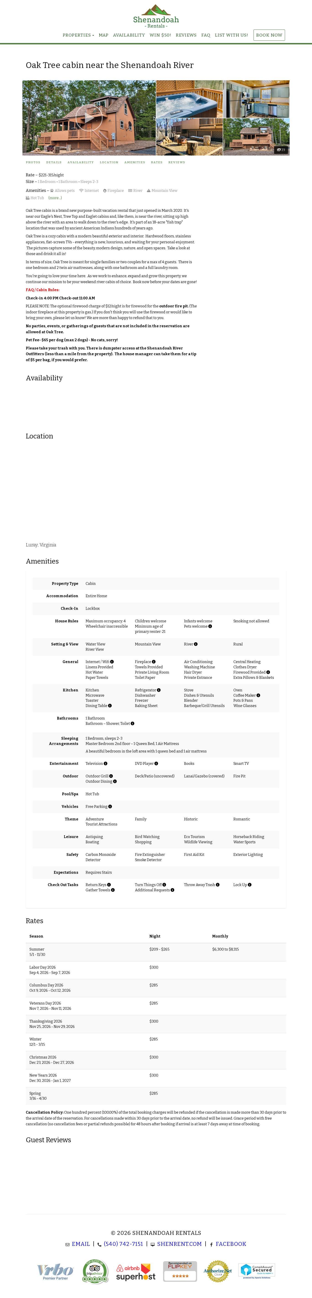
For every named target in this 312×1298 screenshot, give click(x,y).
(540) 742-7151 (123, 1244)
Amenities (134, 162)
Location (109, 162)
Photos (33, 162)
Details (53, 162)
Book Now (269, 35)
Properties (77, 35)
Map (103, 35)
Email (81, 1244)
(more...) (55, 198)
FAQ (205, 35)
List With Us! (231, 35)
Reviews (186, 35)
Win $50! (160, 35)
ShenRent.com (179, 1244)
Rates (156, 162)
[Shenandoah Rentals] (156, 16)
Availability (129, 35)
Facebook (231, 1244)
